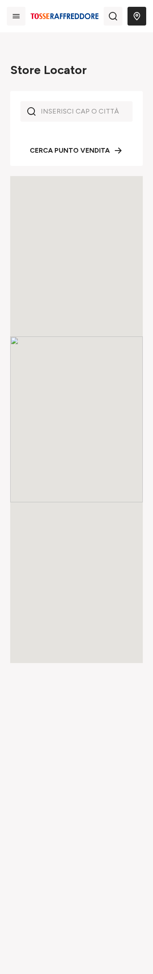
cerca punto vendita (70, 150)
